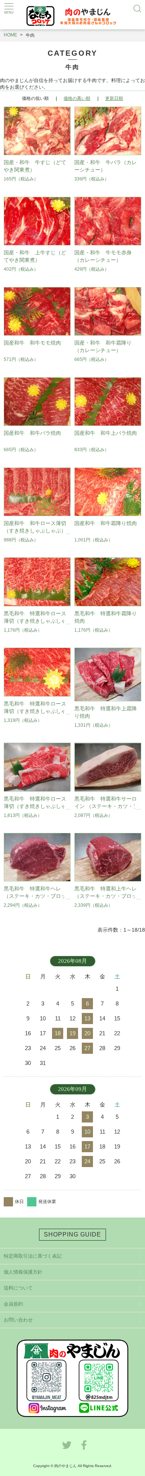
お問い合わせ (18, 1320)
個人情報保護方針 (23, 1272)
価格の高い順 (77, 98)
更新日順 (114, 98)
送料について (18, 1288)
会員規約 (13, 1304)
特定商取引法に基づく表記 (33, 1256)
